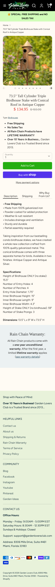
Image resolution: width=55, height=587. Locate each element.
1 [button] (15, 88)
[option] (27, 60)
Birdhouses (13, 117)
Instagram (9, 482)
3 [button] (22, 88)
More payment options (27, 182)
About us (8, 431)
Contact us (9, 425)
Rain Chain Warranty (14, 442)
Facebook (9, 476)
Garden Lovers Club (28, 573)
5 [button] (29, 88)
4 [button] (26, 88)
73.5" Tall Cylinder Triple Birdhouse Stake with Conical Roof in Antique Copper (26, 30)
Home (5, 25)
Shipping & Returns (14, 437)
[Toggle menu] (4, 6)
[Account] (41, 4)
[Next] (51, 88)
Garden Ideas (11, 499)
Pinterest (8, 493)
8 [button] (40, 88)
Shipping (27, 196)
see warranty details (27, 356)
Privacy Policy (11, 453)
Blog (5, 471)
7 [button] (36, 88)
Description (10, 196)
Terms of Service (12, 448)
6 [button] (33, 88)
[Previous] (4, 88)
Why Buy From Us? (44, 194)
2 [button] (19, 88)
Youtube (8, 487)
